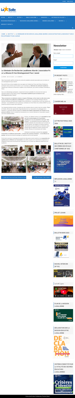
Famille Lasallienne (31, 17)
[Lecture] (55, 299)
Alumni (64, 1)
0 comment (19, 76)
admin (4, 76)
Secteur (19, 17)
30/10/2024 (11, 76)
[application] (63, 295)
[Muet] (69, 299)
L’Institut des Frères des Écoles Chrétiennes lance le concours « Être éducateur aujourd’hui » (24, 177)
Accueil (3, 17)
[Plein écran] (71, 299)
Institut (10, 17)
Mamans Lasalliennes (48, 20)
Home (3, 34)
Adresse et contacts (7, 24)
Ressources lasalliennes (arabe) (29, 20)
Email (55, 60)
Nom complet (57, 53)
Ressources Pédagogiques (8, 20)
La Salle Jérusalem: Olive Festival (42, 177)
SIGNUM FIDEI (44, 17)
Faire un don (70, 1)
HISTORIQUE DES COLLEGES (58, 17)
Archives (61, 20)
